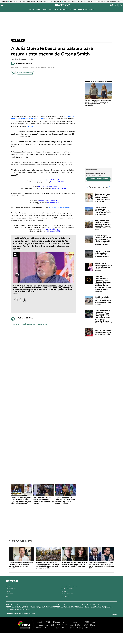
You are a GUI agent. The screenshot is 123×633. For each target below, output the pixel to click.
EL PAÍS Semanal (79, 625)
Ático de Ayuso (48, 1)
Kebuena (92, 625)
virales (45, 9)
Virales (18, 41)
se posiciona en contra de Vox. (60, 208)
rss (7, 596)
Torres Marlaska (31, 1)
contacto (9, 591)
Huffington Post (43, 625)
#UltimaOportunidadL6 (49, 229)
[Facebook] (16, 300)
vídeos (55, 9)
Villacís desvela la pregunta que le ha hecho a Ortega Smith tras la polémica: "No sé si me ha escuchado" (21, 500)
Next (70, 275)
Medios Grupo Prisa (24, 628)
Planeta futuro (85, 625)
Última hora (111, 5)
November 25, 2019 (57, 182)
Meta (10, 1)
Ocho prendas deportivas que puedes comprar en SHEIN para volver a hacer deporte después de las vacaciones (98, 102)
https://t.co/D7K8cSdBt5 (47, 186)
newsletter (9, 594)
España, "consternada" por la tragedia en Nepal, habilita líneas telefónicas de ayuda (103, 254)
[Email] (24, 300)
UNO (53, 625)
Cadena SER (75, 622)
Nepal (15, 1)
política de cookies (67, 588)
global (38, 9)
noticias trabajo (76, 9)
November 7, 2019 (54, 231)
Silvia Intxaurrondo (111, 1)
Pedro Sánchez (57, 1)
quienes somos (10, 588)
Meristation (89, 627)
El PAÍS (41, 622)
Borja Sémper (75, 1)
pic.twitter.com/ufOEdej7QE (50, 180)
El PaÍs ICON (65, 627)
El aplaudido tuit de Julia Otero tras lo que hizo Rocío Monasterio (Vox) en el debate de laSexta (65, 500)
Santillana (57, 622)
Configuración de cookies (69, 586)
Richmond (39, 627)
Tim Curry (83, 1)
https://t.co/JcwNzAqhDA (47, 201)
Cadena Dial (72, 625)
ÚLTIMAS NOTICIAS (88, 9)
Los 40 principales (49, 622)
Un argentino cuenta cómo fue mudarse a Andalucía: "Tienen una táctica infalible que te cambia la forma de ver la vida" (103, 225)
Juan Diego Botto (100, 1)
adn (87, 622)
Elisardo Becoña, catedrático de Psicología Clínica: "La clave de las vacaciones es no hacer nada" (103, 210)
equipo (8, 586)
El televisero (64, 9)
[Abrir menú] (2, 5)
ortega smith (42, 324)
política (31, 9)
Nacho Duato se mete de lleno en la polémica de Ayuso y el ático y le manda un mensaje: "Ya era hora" (74, 564)
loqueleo (81, 627)
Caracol (93, 622)
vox (23, 324)
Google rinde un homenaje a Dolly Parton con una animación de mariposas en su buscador (103, 266)
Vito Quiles (39, 1)
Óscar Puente (66, 1)
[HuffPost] (12, 581)
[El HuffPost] (62, 5)
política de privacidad (68, 594)
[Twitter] (20, 300)
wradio (58, 625)
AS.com (81, 622)
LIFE (50, 9)
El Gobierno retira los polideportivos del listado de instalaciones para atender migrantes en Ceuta (103, 300)
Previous (17, 275)
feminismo (15, 324)
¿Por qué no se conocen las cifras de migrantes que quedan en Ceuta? (103, 332)
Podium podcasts (57, 627)
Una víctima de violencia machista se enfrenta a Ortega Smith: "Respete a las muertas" (43, 500)
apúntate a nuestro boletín (98, 179)
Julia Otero (31, 324)
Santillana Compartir (67, 622)
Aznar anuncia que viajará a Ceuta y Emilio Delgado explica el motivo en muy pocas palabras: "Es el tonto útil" (101, 565)
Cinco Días (65, 625)
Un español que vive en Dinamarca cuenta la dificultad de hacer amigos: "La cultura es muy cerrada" (103, 197)
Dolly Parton (91, 1)
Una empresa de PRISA (24, 623)
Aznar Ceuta (22, 1)
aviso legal (65, 591)
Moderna (48, 627)
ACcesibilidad (65, 596)
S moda (72, 627)
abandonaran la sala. (33, 126)
